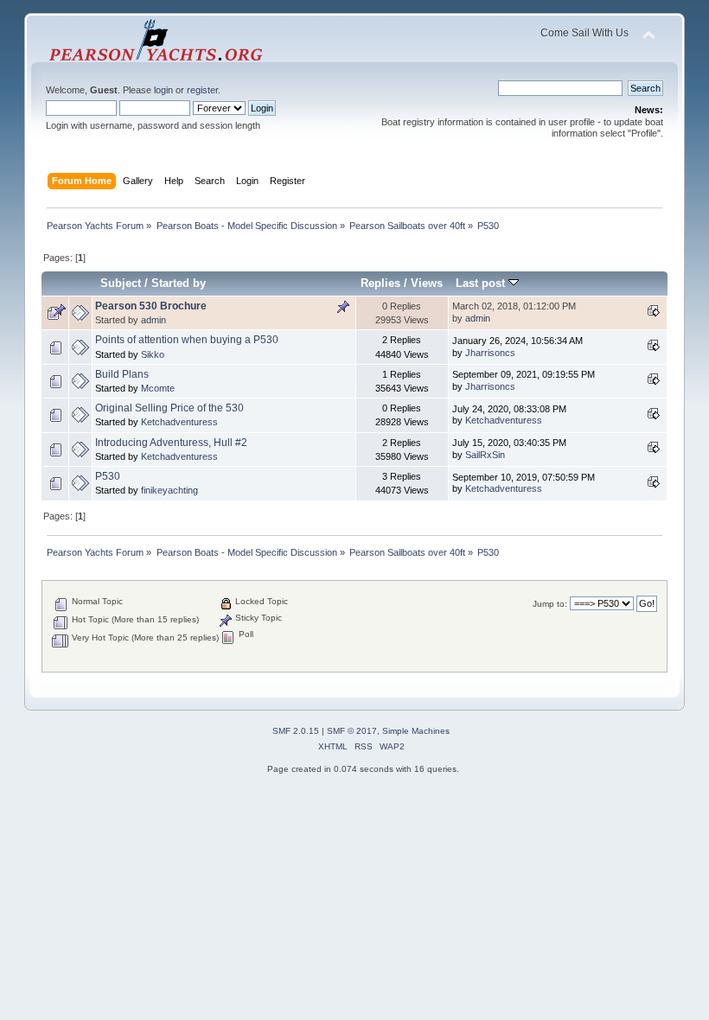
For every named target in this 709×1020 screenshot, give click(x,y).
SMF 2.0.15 (295, 731)
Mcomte (158, 388)
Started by (178, 283)
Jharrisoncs (490, 352)
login (163, 90)
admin (153, 320)
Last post (482, 283)
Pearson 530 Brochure (151, 306)
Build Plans (122, 374)
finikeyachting (169, 490)
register (202, 90)
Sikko (152, 354)
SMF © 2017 (352, 731)
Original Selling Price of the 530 (169, 408)
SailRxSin (485, 454)
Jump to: (550, 604)
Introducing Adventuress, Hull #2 (171, 443)
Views (427, 283)
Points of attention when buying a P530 (186, 340)
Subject (120, 283)
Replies (380, 283)
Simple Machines (416, 731)
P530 (107, 476)
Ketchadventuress (179, 422)
